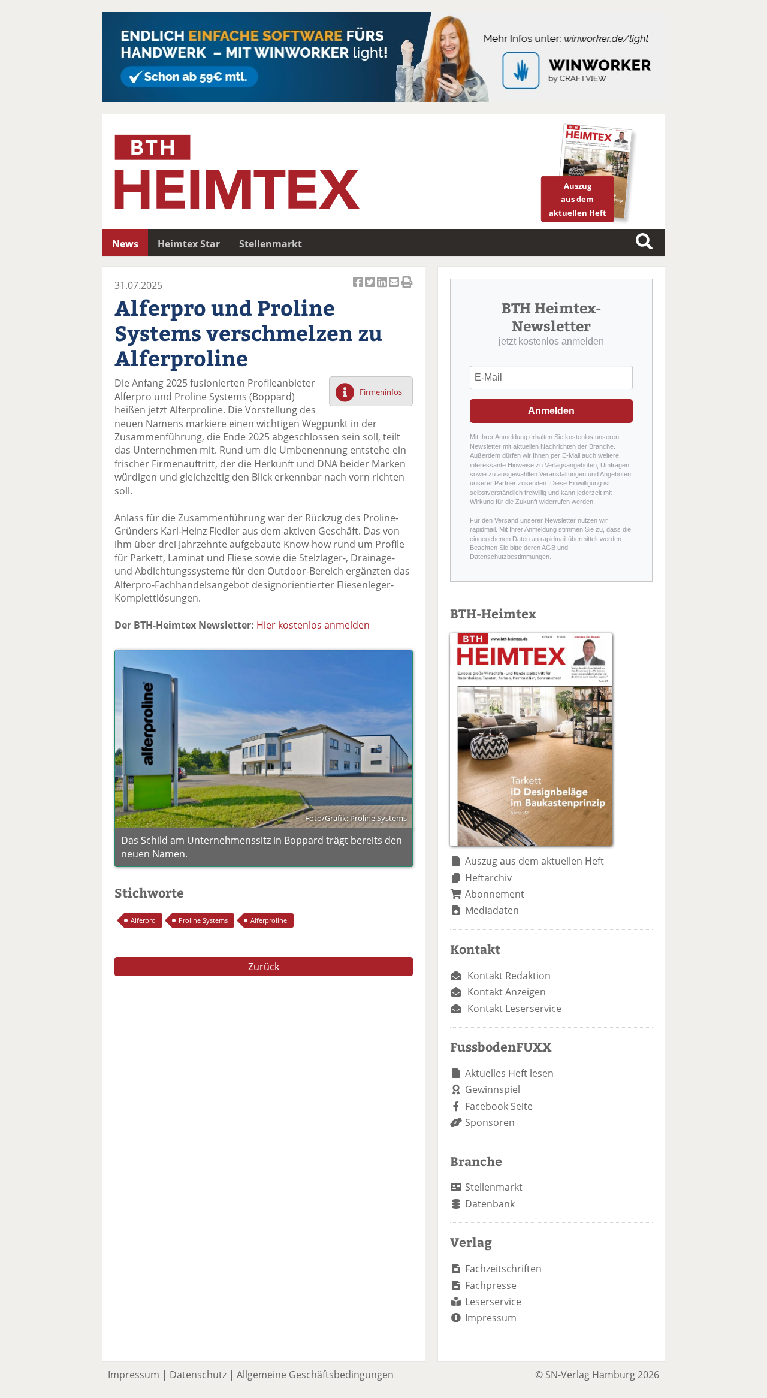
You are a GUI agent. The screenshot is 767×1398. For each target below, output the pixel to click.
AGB (548, 547)
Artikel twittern (371, 289)
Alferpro (143, 920)
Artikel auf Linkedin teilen (383, 289)
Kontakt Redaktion (509, 975)
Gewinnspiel (492, 1089)
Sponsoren (490, 1122)
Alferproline (268, 920)
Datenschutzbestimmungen (509, 556)
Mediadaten (492, 910)
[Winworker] (383, 98)
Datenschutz (198, 1374)
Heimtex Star (189, 243)
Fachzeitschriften (503, 1268)
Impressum (491, 1317)
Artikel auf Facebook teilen (359, 289)
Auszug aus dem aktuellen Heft (534, 861)
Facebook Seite (499, 1106)
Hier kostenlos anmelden (313, 625)
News (125, 243)
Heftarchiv (488, 877)
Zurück (263, 966)
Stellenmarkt (270, 243)
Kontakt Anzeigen (506, 991)
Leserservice (493, 1301)
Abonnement (494, 894)
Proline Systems (203, 920)
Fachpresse (491, 1285)
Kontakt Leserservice (514, 1008)
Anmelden (551, 411)
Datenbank (490, 1203)
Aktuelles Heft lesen (509, 1073)
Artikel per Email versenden (395, 289)
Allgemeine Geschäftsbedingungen (315, 1374)
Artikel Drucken (407, 289)
